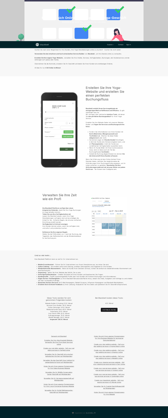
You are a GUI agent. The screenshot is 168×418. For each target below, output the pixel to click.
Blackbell (90, 413)
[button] (84, 58)
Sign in (128, 44)
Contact (120, 44)
